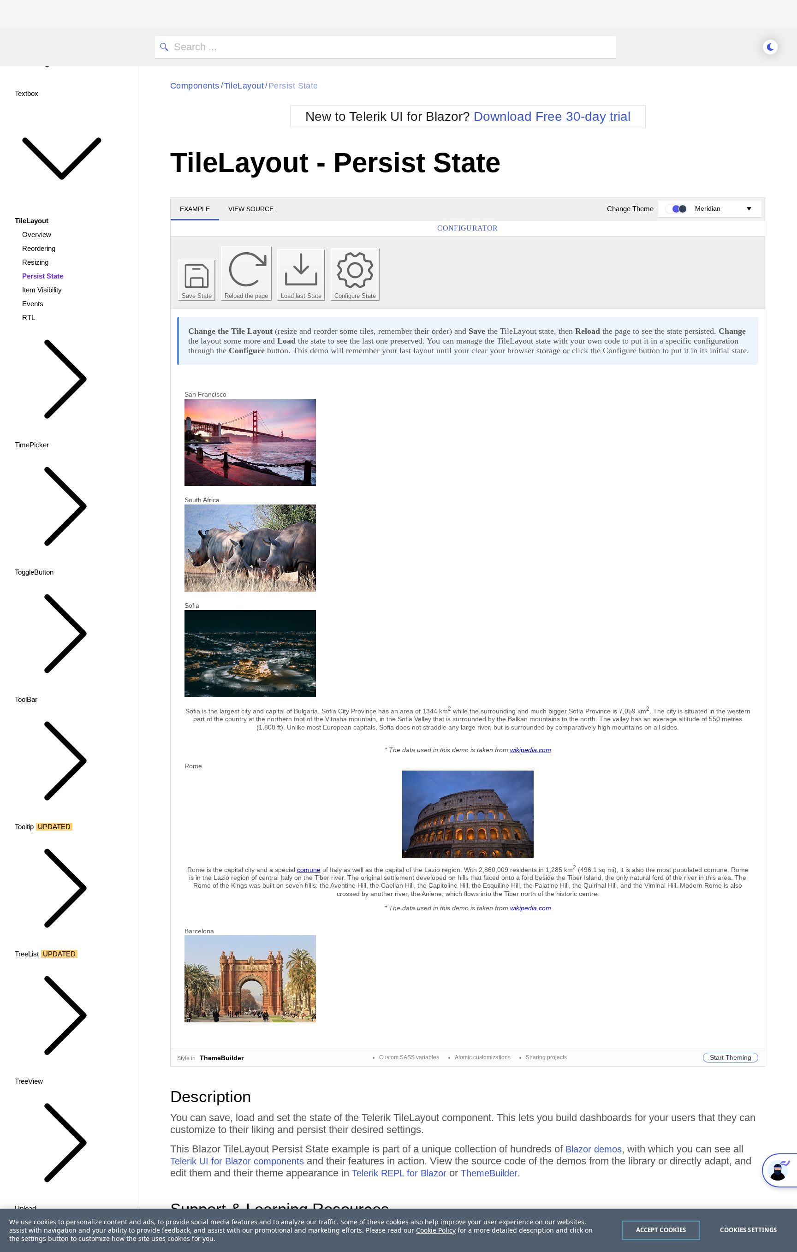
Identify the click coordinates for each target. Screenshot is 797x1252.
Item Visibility (42, 290)
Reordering (38, 248)
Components (195, 85)
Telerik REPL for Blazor (399, 1173)
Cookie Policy (436, 1230)
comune (309, 869)
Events (32, 304)
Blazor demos (593, 1149)
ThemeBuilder (489, 1173)
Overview (36, 234)
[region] (398, 1230)
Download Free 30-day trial (552, 116)
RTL (28, 317)
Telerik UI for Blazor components (237, 1161)
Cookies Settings (748, 1230)
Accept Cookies (661, 1230)
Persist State (42, 276)
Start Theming (730, 1057)
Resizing (35, 262)
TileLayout (244, 85)
